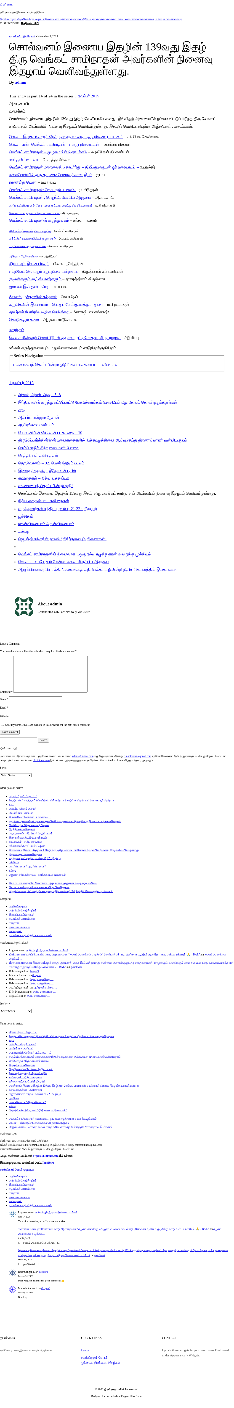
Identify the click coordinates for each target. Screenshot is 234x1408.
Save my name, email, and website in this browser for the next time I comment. (47, 724)
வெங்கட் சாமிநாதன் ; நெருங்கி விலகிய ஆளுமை (50, 197)
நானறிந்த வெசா (23, 182)
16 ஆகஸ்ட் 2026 (30, 23)
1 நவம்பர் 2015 (87, 96)
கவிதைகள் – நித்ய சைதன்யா (43, 478)
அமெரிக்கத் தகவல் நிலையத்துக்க (30, 231)
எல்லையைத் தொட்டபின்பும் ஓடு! (40, 364)
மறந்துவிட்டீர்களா (24, 159)
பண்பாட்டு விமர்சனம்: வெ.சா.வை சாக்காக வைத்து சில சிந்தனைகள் (51, 205)
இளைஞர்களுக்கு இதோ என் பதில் (47, 470)
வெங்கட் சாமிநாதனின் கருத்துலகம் (39, 220)
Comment (6, 691)
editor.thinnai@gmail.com (137, 756)
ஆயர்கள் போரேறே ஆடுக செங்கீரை (39, 312)
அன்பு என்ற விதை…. (41, 979)
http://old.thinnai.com (45, 1155)
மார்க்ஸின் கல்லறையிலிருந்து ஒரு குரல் (32, 238)
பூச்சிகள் (25, 516)
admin (20, 82)
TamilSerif (48, 1162)
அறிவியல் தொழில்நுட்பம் (31, 19)
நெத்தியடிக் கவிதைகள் (38, 455)
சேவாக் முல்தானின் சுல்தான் (33, 297)
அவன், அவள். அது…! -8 (39, 394)
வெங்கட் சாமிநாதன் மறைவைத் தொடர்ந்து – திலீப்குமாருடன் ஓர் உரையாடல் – (74, 167)
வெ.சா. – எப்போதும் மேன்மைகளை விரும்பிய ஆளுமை (63, 561)
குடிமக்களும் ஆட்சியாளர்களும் (35, 279)
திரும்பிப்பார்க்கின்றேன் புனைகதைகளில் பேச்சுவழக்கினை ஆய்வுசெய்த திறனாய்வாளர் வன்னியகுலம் (102, 440)
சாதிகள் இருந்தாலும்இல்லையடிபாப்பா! (47, 950)
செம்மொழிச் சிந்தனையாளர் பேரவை (48, 448)
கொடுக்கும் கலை (24, 319)
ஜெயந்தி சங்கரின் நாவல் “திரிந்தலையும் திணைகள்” (62, 539)
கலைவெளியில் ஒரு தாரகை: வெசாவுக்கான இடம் (50, 174)
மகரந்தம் (16, 330)
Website (4, 716)
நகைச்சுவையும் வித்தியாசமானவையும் (161, 19)
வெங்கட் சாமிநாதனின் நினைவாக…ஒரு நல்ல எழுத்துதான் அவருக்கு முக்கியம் (84, 554)
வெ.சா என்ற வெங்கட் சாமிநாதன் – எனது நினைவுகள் (54, 144)
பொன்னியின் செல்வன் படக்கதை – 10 (50, 432)
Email (4, 707)
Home (85, 1350)
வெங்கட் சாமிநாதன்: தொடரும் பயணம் (42, 190)
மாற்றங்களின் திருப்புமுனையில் (27, 246)
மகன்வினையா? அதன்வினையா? (46, 524)
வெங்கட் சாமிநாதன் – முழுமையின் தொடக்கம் (48, 152)
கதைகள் (101, 19)
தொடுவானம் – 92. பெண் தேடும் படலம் (51, 463)
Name (4, 699)
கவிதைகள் (133, 19)
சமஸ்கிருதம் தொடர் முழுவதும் (17, 1169)
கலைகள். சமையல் (116, 19)
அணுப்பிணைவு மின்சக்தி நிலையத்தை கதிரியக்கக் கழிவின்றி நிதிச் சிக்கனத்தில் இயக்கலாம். (97, 569)
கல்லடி (23, 531)
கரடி (21, 410)
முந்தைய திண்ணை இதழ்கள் (100, 1362)
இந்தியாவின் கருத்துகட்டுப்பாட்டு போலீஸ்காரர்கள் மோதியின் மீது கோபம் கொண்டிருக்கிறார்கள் (97, 402)
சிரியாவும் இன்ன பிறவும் (29, 263)
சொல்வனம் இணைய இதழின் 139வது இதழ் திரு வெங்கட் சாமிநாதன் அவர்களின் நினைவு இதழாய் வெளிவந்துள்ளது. (74, 850)
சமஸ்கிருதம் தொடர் (94, 1357)
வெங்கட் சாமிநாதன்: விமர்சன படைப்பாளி (34, 213)
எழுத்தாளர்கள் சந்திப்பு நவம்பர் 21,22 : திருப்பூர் (57, 508)
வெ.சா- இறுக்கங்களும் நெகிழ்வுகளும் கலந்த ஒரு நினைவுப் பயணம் (66, 136)
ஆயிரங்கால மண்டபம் (36, 425)
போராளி (34, 971)
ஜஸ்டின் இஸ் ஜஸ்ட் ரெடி (29, 286)
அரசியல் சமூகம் (9, 19)
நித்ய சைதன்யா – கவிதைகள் (93, 364)
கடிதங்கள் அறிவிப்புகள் (83, 19)
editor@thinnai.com (82, 756)
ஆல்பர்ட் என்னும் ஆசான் (38, 417)
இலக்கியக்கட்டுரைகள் (57, 19)
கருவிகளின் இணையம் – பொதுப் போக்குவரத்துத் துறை (56, 304)
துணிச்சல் (76, 967)
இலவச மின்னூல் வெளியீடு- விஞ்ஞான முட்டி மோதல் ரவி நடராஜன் (65, 337)
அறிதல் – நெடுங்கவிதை (24, 256)
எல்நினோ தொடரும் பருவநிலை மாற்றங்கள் (44, 271)
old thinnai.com (41, 760)
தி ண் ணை (6, 4)
